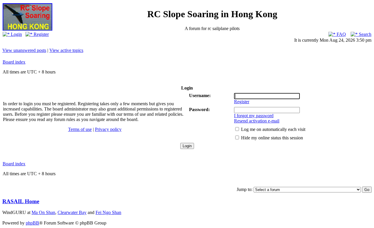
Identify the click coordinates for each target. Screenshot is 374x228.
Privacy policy (108, 129)
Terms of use (80, 129)
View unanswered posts (24, 50)
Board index (14, 61)
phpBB (32, 222)
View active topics (66, 50)
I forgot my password (253, 115)
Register (40, 34)
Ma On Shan (43, 212)
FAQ (340, 34)
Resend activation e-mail (256, 120)
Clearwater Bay (72, 212)
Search (364, 34)
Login (16, 34)
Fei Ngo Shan (108, 212)
